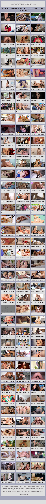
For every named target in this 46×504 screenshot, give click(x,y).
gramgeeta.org (24, 502)
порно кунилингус (26, 3)
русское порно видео (25, 4)
